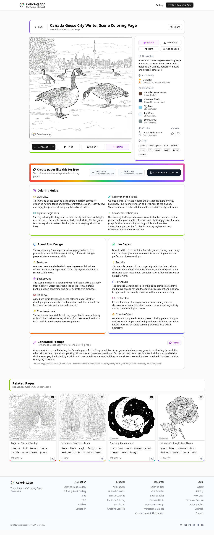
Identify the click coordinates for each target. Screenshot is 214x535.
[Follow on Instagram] (185, 525)
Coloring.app (24, 482)
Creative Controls (116, 508)
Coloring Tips (157, 486)
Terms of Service (195, 500)
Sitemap (199, 508)
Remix (150, 42)
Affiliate (82, 504)
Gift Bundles (157, 491)
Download (172, 42)
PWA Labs (198, 495)
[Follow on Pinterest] (194, 525)
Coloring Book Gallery (75, 491)
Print (150, 48)
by (153, 132)
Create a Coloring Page (179, 4)
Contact (200, 513)
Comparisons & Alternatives (149, 513)
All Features (119, 486)
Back (40, 26)
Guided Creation (116, 491)
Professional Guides (154, 508)
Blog (83, 495)
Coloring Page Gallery (74, 486)
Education (81, 508)
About (200, 486)
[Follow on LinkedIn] (198, 525)
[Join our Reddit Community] (202, 525)
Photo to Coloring (116, 500)
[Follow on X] (181, 525)
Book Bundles (157, 495)
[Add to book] (52, 397)
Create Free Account (164, 172)
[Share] (52, 459)
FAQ (84, 500)
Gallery (159, 5)
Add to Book (172, 48)
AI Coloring (119, 504)
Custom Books (157, 500)
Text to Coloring (117, 495)
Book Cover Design (154, 504)
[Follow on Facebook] (189, 525)
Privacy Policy (197, 504)
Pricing (200, 491)
